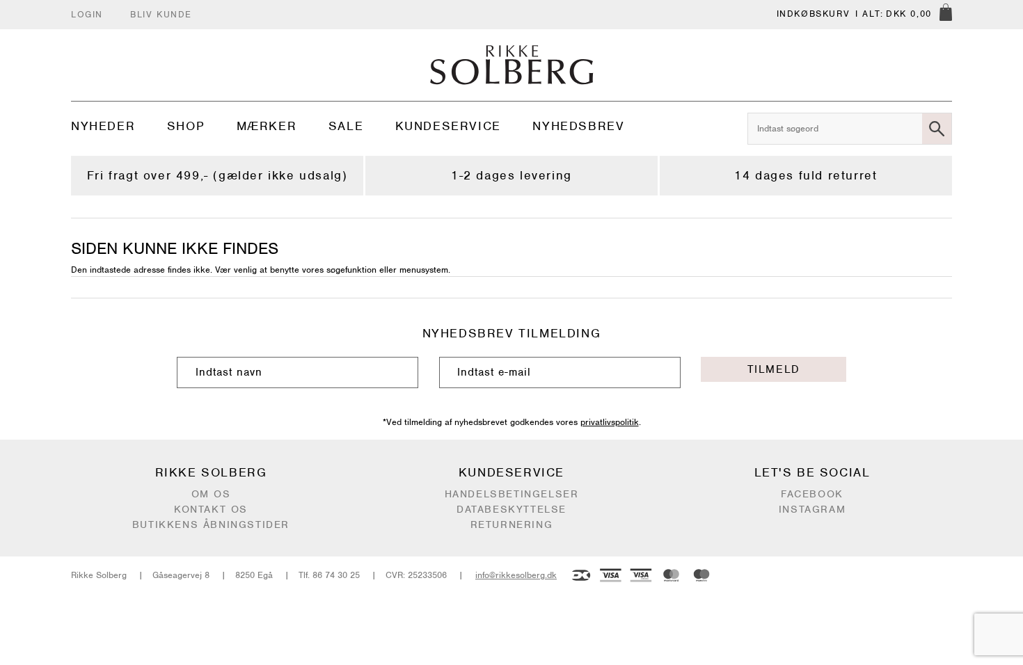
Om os (211, 494)
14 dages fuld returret (805, 175)
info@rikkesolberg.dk (516, 575)
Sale (345, 126)
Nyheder (103, 126)
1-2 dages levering (511, 175)
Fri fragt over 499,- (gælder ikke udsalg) (217, 175)
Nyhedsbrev (578, 126)
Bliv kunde (161, 14)
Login (87, 14)
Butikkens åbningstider (211, 524)
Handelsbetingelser (512, 494)
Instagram (812, 509)
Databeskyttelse (511, 509)
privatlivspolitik (609, 422)
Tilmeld (773, 369)
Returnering (511, 524)
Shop (186, 126)
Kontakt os (211, 509)
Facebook (812, 494)
